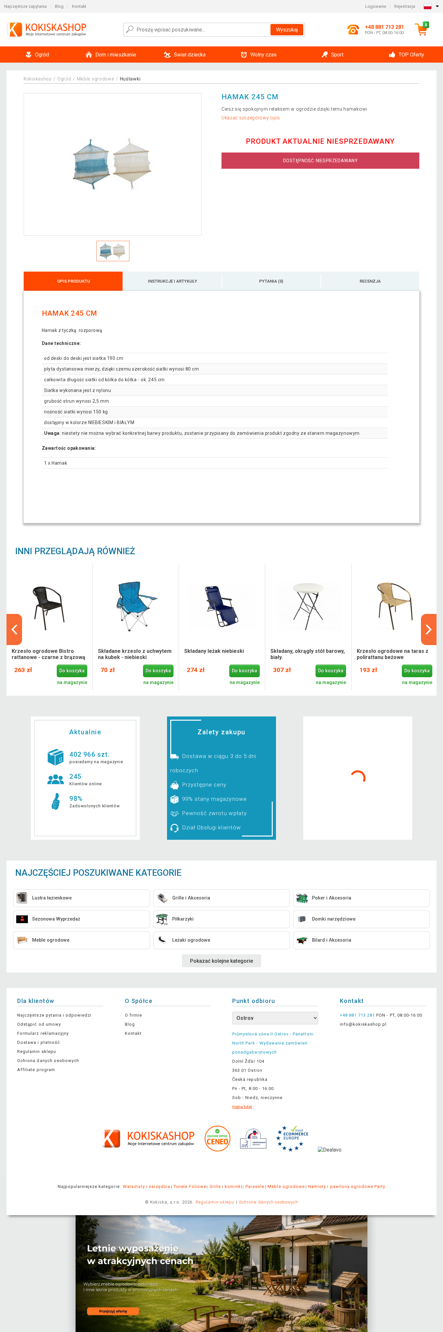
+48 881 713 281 (357, 1015)
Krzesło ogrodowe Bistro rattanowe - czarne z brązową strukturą (48, 654)
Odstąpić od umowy (39, 1024)
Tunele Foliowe (190, 1186)
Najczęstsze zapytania (25, 6)
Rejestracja (404, 6)
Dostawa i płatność (38, 1042)
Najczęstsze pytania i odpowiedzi (54, 1015)
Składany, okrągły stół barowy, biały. (307, 654)
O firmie (133, 1015)
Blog (59, 6)
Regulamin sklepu (36, 1051)
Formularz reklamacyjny (43, 1033)
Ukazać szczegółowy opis (251, 117)
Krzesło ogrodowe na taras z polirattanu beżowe (392, 654)
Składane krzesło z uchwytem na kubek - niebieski (135, 654)
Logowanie (375, 6)
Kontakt (79, 6)
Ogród (64, 78)
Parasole (254, 1186)
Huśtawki (130, 78)
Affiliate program (36, 1069)
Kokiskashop (38, 78)
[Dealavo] (329, 1160)
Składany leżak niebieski (214, 651)
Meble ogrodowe (95, 78)
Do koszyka (72, 671)
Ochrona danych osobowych (48, 1060)
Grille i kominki (226, 1186)
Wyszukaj (287, 30)
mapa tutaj (242, 1106)
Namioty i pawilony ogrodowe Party (346, 1186)
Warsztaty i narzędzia (146, 1186)
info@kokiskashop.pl (363, 1024)
